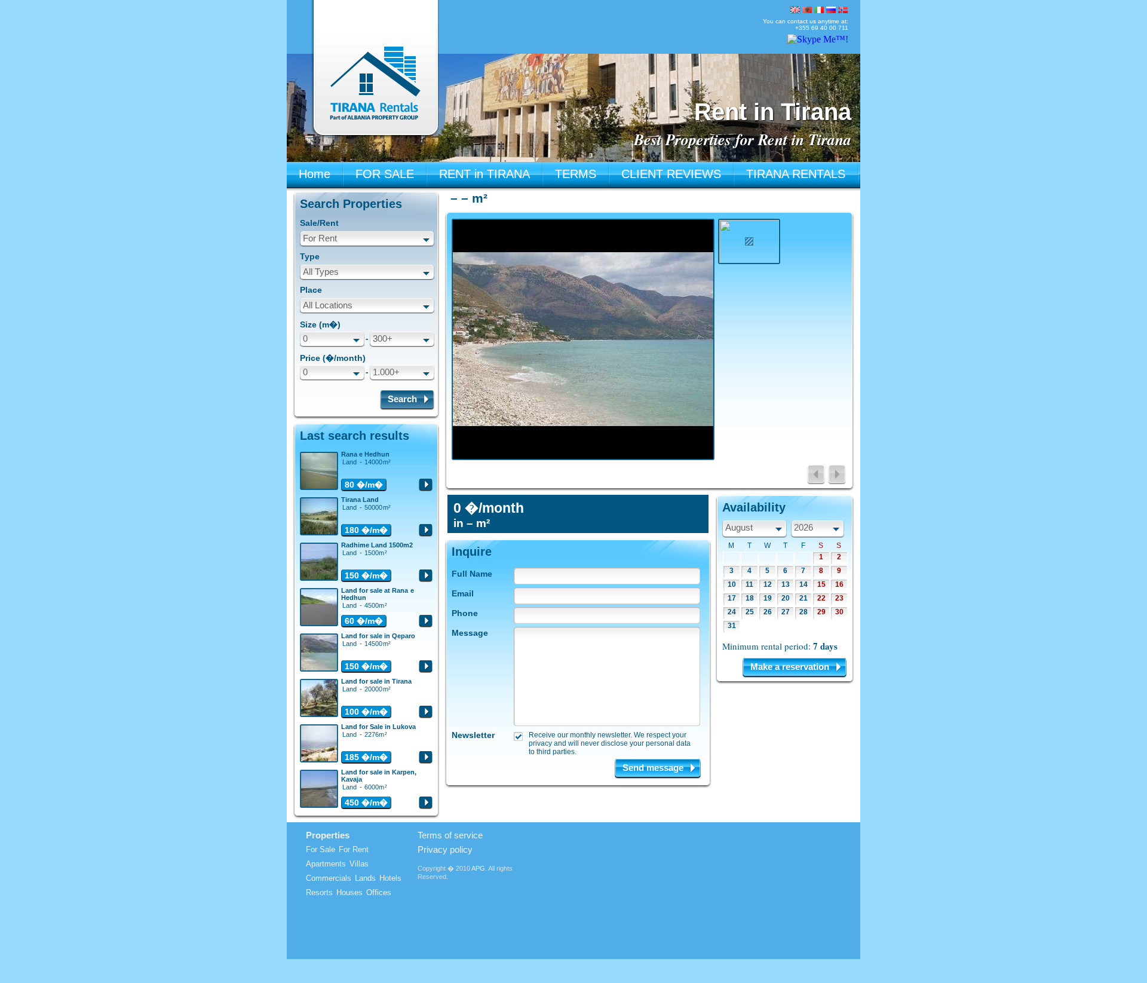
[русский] (831, 10)
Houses (349, 892)
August (739, 527)
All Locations (327, 305)
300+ (382, 338)
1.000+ (386, 372)
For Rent (320, 238)
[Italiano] (819, 10)
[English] (795, 10)
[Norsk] (843, 10)
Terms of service (450, 835)
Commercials (328, 878)
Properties (327, 835)
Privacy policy (445, 849)
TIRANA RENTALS (795, 173)
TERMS (575, 173)
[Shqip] (807, 10)
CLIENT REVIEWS (671, 173)
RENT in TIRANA (484, 173)
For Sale (320, 849)
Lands (365, 878)
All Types (321, 272)
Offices (378, 892)
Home (314, 173)
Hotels (390, 878)
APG (478, 868)
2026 (803, 527)
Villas (359, 863)
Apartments (326, 863)
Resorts (319, 892)
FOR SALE (384, 173)
